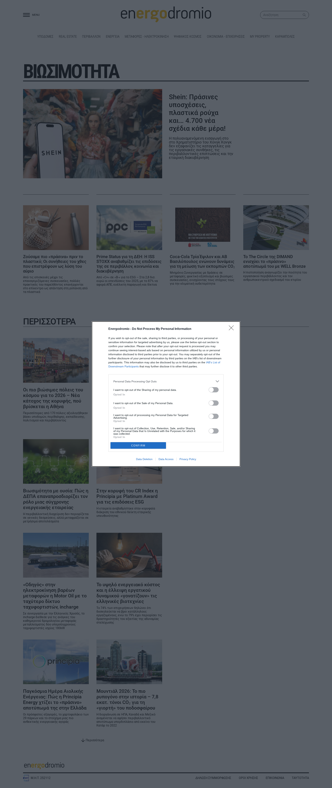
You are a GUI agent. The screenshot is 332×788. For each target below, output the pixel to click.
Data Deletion (144, 459)
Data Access (166, 459)
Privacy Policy (187, 459)
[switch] (214, 389)
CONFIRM (138, 445)
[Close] (232, 329)
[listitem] (166, 381)
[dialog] (166, 394)
